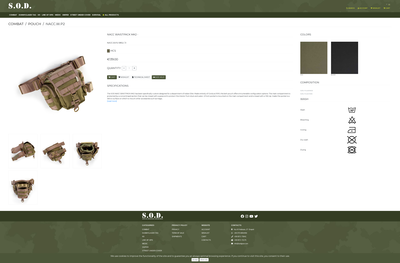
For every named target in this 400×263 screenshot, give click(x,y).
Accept (195, 260)
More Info (204, 260)
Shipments (177, 236)
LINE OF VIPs (47, 15)
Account (206, 229)
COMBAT (13, 15)
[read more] (112, 101)
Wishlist (205, 233)
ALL (111, 15)
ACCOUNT (363, 8)
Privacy (175, 229)
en (389, 4)
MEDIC (58, 15)
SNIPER (65, 15)
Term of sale (178, 233)
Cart (204, 236)
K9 (39, 15)
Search (351, 8)
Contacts (206, 240)
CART (387, 8)
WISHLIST (376, 8)
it (386, 4)
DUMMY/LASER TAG (27, 15)
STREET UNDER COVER (80, 15)
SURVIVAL (96, 15)
